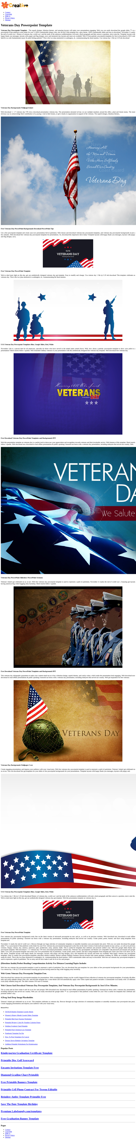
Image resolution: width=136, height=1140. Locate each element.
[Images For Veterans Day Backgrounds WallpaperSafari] (68, 73)
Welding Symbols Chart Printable (16, 1026)
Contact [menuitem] (7, 12)
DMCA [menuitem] (7, 16)
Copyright (8, 1131)
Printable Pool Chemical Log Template (18, 1030)
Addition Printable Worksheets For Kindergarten (21, 1044)
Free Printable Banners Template (19, 1082)
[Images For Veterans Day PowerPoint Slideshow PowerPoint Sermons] (68, 511)
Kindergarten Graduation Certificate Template (26, 1053)
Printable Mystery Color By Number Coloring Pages (22, 1022)
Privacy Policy (10, 1135)
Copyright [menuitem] (8, 14)
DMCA (7, 1133)
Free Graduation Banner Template (20, 1118)
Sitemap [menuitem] (8, 20)
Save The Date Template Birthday (19, 1104)
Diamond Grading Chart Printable (20, 1074)
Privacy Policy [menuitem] (10, 18)
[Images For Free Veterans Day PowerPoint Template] (68, 253)
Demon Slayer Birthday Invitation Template (19, 1040)
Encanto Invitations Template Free (20, 1067)
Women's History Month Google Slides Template (21, 1015)
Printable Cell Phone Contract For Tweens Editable (29, 1089)
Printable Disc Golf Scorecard (17, 1060)
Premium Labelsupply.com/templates (21, 1111)
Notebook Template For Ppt (14, 1033)
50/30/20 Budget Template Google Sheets (19, 1012)
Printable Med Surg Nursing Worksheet (18, 1019)
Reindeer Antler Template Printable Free (23, 1096)
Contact (7, 1130)
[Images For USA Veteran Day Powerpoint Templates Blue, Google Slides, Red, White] (68, 310)
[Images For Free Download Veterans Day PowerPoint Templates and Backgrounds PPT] (68, 394)
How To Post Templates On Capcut (17, 1037)
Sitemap (8, 1137)
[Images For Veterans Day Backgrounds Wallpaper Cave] (68, 721)
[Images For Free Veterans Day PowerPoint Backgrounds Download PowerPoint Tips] (68, 171)
